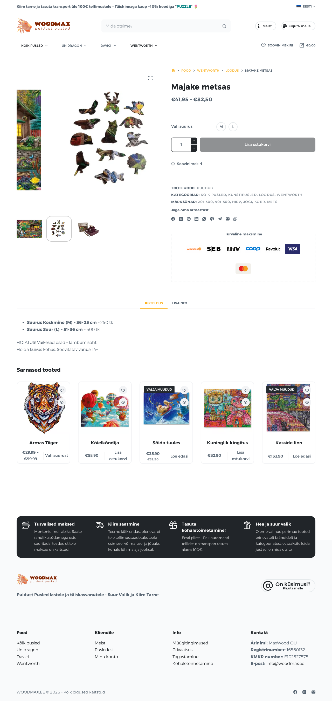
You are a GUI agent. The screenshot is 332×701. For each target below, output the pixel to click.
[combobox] (160, 25)
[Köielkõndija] (104, 408)
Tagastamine (185, 656)
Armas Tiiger (43, 442)
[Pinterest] (189, 219)
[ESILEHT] (173, 70)
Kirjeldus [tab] (154, 303)
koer (259, 202)
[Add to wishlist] (61, 390)
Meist (267, 26)
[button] (305, 6)
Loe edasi (179, 456)
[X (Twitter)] (181, 219)
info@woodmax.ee (285, 663)
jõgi (247, 202)
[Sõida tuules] (166, 408)
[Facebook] (173, 219)
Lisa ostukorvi (258, 144)
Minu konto (106, 656)
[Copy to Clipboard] (235, 219)
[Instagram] (304, 692)
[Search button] (224, 26)
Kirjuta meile (299, 26)
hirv (236, 202)
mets (272, 202)
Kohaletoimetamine (192, 663)
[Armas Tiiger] (43, 408)
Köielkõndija (105, 442)
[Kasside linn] (288, 408)
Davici (106, 45)
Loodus (267, 195)
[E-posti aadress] (228, 219)
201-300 (205, 202)
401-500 (222, 202)
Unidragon (72, 45)
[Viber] (212, 219)
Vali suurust (56, 455)
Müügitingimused (190, 643)
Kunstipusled (242, 195)
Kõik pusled (32, 45)
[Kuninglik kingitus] (227, 408)
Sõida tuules (166, 442)
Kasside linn (288, 442)
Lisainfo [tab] (179, 303)
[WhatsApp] (204, 219)
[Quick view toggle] (61, 402)
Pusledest (104, 649)
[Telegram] (220, 219)
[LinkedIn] (196, 219)
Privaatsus (182, 649)
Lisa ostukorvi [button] (118, 455)
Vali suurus (181, 126)
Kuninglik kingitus (227, 442)
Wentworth (141, 45)
